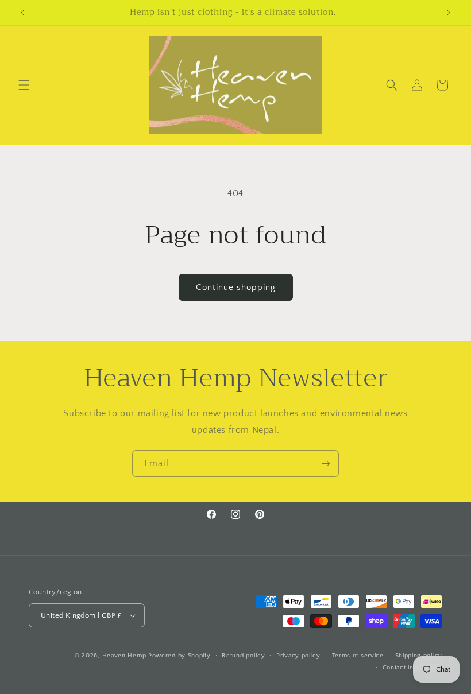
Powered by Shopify (179, 655)
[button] (24, 85)
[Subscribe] (325, 463)
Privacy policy (298, 655)
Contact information (412, 667)
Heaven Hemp (124, 655)
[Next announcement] (448, 12)
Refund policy (243, 655)
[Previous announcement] (22, 12)
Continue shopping (236, 287)
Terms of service (358, 655)
